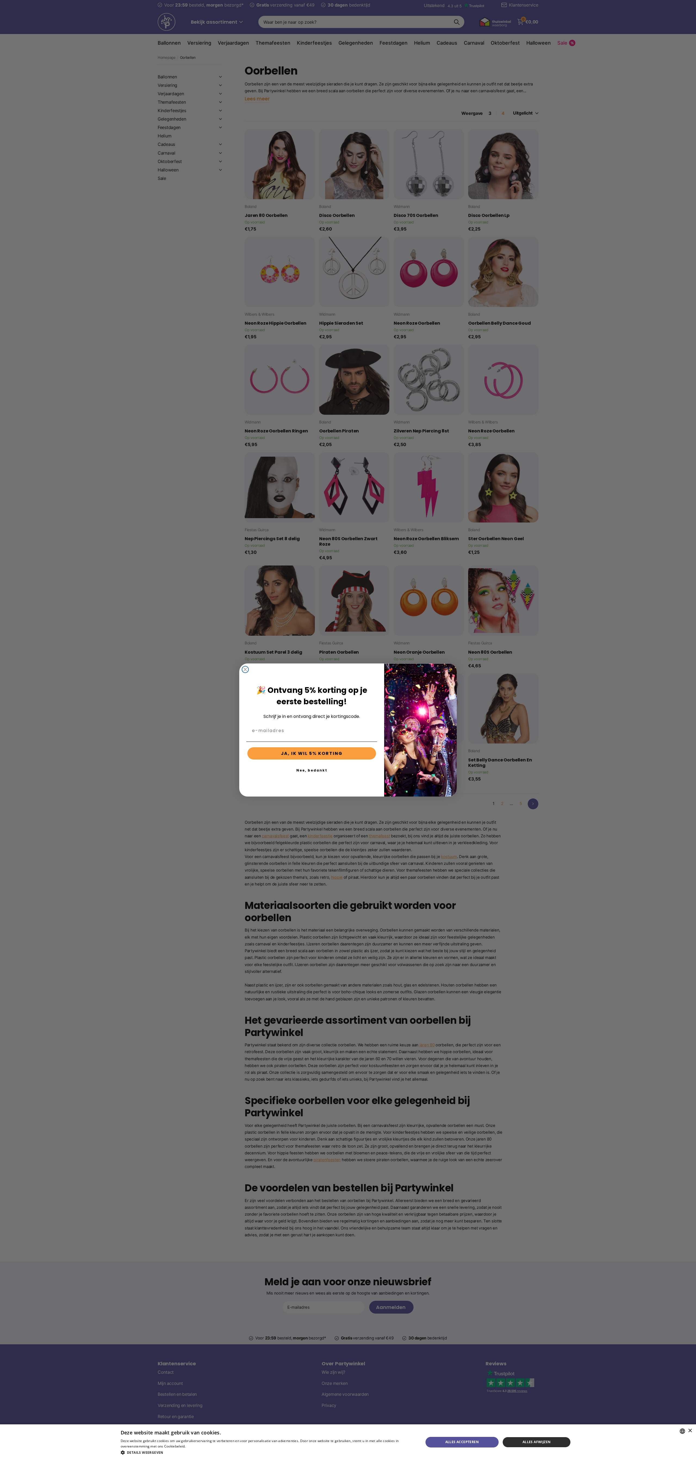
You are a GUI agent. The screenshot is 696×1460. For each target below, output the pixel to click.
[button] (268, 1452)
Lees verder (196, 1446)
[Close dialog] (245, 669)
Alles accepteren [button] (462, 1442)
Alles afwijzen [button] (537, 1442)
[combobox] (682, 1431)
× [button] (690, 1431)
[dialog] (348, 1442)
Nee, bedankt (311, 770)
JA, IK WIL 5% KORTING (312, 753)
